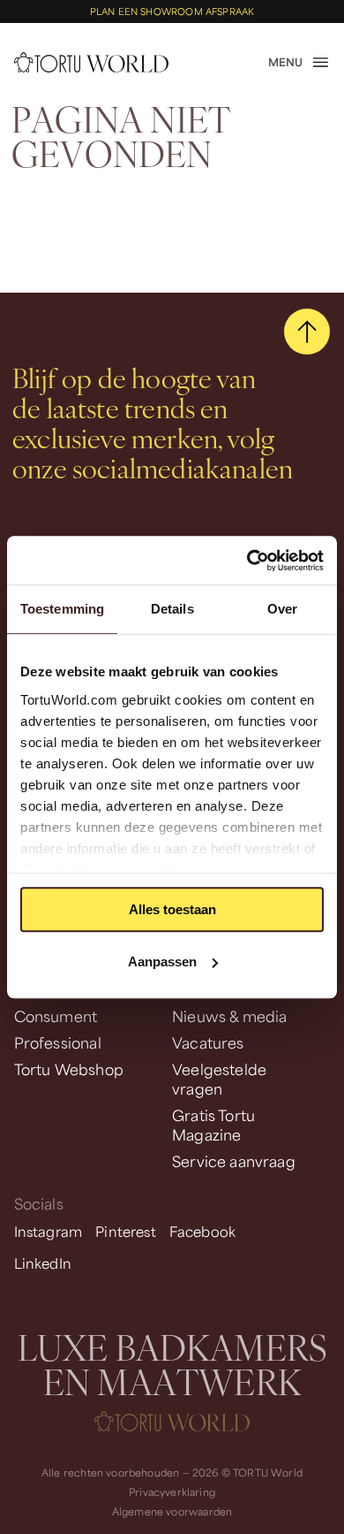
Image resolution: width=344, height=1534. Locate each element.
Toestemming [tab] (62, 608)
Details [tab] (172, 608)
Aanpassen (162, 961)
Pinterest (125, 1231)
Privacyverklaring (172, 1491)
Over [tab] (282, 608)
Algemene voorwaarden (172, 1511)
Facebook (202, 1231)
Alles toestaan (172, 909)
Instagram (48, 1231)
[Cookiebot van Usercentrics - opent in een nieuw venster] (247, 560)
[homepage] (91, 62)
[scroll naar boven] (307, 332)
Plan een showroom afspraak (172, 11)
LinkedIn (42, 1263)
